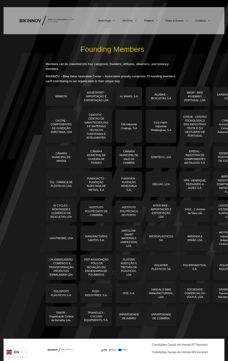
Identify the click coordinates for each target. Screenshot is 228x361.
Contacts (200, 20)
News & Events (174, 20)
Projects (149, 20)
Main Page (104, 20)
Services (127, 20)
